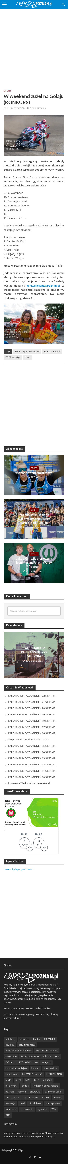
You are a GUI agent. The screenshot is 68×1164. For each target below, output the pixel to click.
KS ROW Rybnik (52, 351)
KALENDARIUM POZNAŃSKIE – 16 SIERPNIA (31, 733)
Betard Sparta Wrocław (27, 351)
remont (22, 1091)
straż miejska (12, 1097)
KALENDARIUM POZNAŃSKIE (36, 1056)
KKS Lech (10, 1062)
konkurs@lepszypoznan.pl (43, 285)
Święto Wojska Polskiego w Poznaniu (28, 739)
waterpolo (11, 1109)
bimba (36, 1039)
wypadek (42, 1109)
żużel (27, 357)
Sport (7, 90)
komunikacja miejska (16, 1068)
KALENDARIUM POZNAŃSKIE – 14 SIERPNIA (31, 752)
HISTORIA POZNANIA (47, 1050)
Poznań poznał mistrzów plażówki (34, 475)
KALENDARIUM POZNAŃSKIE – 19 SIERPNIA (31, 714)
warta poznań (53, 1103)
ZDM (53, 1109)
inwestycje (11, 1056)
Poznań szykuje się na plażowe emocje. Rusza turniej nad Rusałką (34, 519)
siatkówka (35, 1091)
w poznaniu (27, 1109)
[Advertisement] (34, 46)
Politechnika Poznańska (45, 1085)
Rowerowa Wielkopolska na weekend (29, 783)
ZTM (7, 1114)
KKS (57, 1056)
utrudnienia (35, 1103)
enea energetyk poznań (18, 1050)
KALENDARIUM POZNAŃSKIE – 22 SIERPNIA (34, 652)
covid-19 (9, 1044)
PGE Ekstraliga (12, 357)
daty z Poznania (27, 1044)
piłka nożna (11, 1085)
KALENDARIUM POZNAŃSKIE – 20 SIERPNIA (31, 708)
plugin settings (45, 1136)
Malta (8, 1080)
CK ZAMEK (49, 1039)
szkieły (45, 1097)
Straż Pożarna (30, 1097)
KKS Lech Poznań (28, 1062)
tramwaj (57, 1097)
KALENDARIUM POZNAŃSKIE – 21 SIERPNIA (31, 702)
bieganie (24, 1039)
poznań (9, 1091)
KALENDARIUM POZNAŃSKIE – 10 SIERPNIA (31, 777)
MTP (36, 1080)
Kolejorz (46, 1062)
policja (25, 1085)
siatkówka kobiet (53, 1091)
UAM (22, 1103)
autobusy (10, 1039)
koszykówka (11, 1074)
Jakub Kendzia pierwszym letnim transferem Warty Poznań (34, 562)
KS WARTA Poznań (32, 1074)
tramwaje (10, 1103)
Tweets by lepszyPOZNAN (18, 869)
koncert (35, 1068)
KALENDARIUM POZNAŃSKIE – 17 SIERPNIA (31, 727)
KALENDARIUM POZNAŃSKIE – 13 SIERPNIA (31, 758)
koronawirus (50, 1068)
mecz (18, 1080)
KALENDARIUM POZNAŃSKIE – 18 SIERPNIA (31, 720)
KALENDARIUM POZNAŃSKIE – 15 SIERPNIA (31, 745)
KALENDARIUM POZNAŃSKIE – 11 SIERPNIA (31, 770)
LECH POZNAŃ (54, 1074)
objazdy (47, 1080)
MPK (27, 1080)
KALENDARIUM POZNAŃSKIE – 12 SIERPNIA (31, 764)
